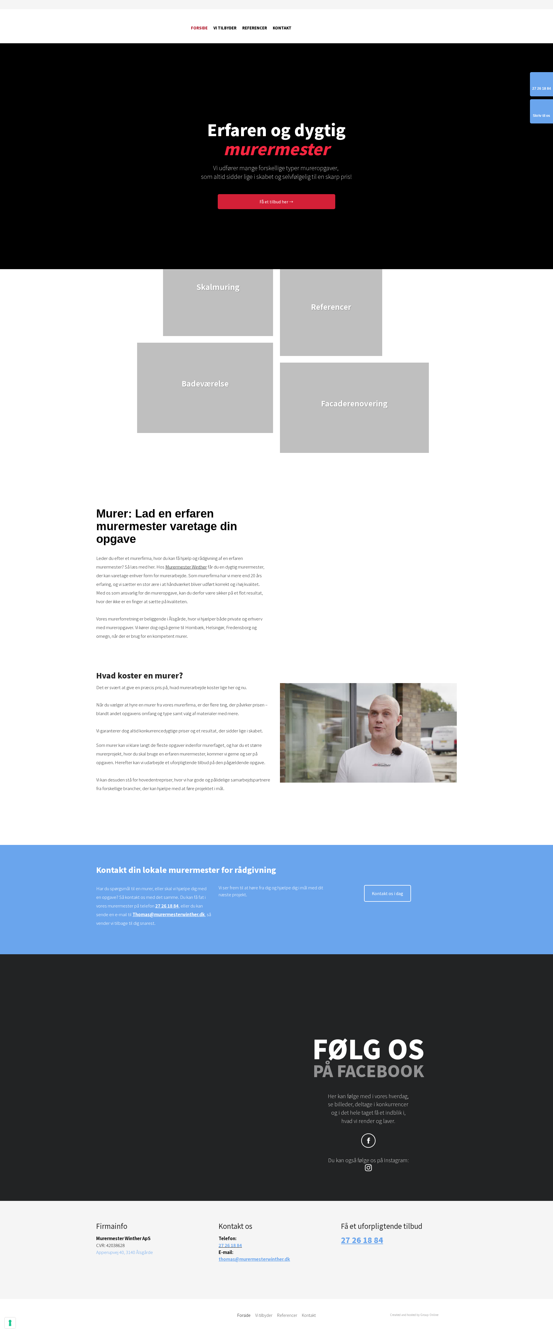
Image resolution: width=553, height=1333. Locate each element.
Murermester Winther (186, 567)
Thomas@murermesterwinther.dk (168, 914)
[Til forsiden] (138, 26)
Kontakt (282, 28)
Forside (199, 28)
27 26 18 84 (167, 906)
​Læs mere (218, 308)
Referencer (254, 28)
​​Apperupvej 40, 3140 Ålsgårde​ (124, 1252)
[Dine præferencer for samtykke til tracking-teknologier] (10, 1322)
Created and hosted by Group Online (414, 1315)
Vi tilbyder (224, 28)
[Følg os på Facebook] (368, 1140)
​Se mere (331, 328)
